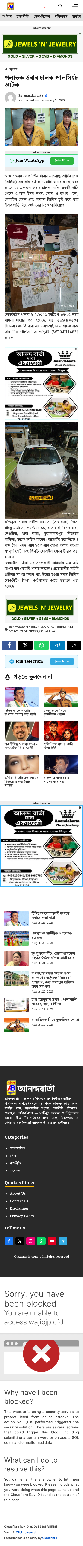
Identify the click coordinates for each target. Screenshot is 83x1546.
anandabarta (33, 95)
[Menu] (75, 6)
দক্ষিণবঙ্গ (61, 16)
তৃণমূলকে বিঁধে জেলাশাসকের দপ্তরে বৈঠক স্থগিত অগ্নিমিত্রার (53, 956)
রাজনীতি (23, 16)
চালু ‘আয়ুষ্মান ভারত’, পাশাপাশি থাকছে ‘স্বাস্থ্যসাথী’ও (54, 1002)
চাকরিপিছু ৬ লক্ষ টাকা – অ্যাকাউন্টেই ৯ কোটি (21, 746)
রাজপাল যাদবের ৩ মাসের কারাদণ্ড (56, 780)
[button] (60, 6)
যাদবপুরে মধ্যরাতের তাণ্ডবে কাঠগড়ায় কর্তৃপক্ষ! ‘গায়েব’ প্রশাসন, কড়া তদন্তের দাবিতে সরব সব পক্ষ (53, 980)
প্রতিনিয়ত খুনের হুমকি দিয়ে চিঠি (59, 746)
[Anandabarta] (10, 6)
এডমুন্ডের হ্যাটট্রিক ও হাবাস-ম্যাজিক (52, 936)
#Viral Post (47, 631)
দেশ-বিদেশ (42, 16)
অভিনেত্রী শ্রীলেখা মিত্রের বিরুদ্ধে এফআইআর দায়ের (22, 782)
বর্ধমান (7, 16)
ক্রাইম (76, 16)
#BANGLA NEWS (43, 627)
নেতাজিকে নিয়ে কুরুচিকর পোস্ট (55, 712)
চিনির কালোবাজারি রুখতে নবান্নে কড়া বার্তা (20, 712)
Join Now (62, 160)
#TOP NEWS (29, 631)
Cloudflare (49, 1538)
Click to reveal (26, 1532)
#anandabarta (19, 627)
